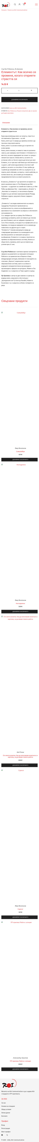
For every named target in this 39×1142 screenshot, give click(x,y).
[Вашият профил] (19, 4)
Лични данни (5, 1113)
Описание (6, 123)
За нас (3, 1103)
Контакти (4, 1116)
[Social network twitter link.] (7, 1135)
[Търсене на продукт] (15, 4)
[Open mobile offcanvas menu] (36, 4)
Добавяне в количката (19, 99)
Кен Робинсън (12, 111)
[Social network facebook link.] (2, 1135)
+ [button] (31, 90)
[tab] (19, 122)
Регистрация (5, 1128)
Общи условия (6, 1109)
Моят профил (5, 1132)
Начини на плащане (8, 1106)
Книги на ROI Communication (17, 10)
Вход (3, 1125)
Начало (3, 10)
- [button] (7, 90)
